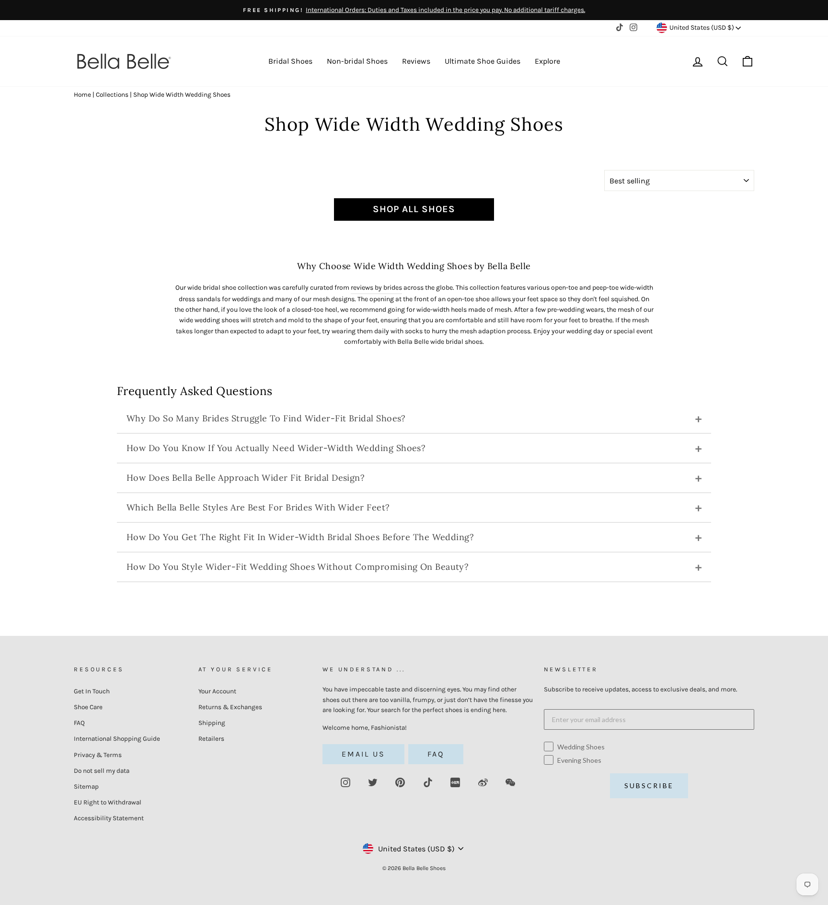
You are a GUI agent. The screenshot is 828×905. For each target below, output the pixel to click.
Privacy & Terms (98, 754)
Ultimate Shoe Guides (482, 61)
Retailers (211, 738)
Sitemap (86, 786)
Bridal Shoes (290, 61)
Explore (547, 61)
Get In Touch (92, 691)
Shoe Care (88, 707)
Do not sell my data (101, 770)
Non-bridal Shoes (357, 61)
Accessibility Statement (109, 818)
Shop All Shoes (414, 209)
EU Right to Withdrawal (107, 802)
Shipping (211, 722)
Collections (112, 94)
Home (82, 94)
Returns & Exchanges (230, 707)
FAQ (79, 722)
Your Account (217, 691)
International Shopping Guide (117, 738)
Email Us (363, 753)
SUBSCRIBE (649, 785)
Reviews (416, 61)
